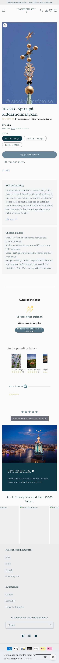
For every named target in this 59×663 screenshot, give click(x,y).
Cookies (9, 594)
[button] (3, 10)
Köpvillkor (10, 601)
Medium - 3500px (35, 138)
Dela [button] (7, 170)
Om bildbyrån (12, 576)
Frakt (13, 128)
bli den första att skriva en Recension (30, 418)
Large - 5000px (12, 145)
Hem (7, 557)
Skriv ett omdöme (42, 119)
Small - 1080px (12, 138)
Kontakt (9, 570)
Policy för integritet (14, 607)
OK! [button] (45, 657)
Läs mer (9, 219)
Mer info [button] (28, 659)
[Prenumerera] (50, 625)
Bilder (8, 563)
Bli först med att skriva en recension (29, 330)
